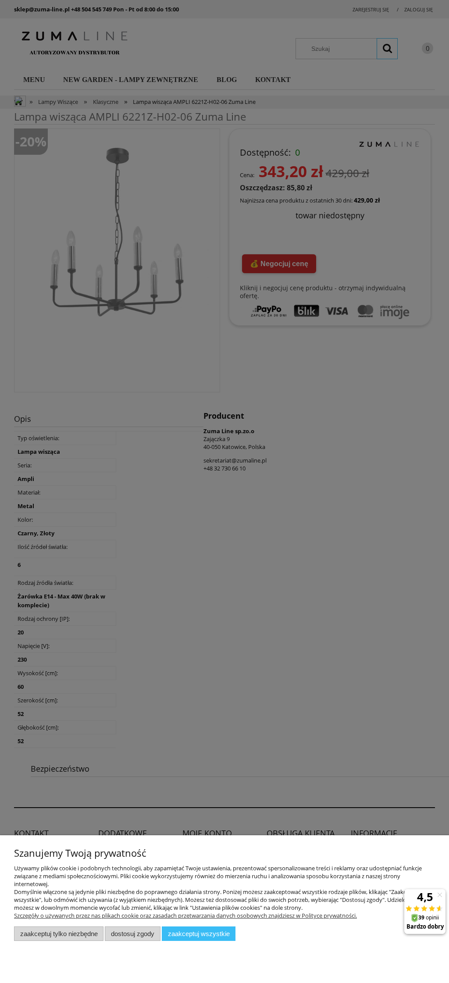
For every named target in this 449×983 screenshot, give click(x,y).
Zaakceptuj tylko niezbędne (59, 933)
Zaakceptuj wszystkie (199, 933)
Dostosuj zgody (132, 933)
